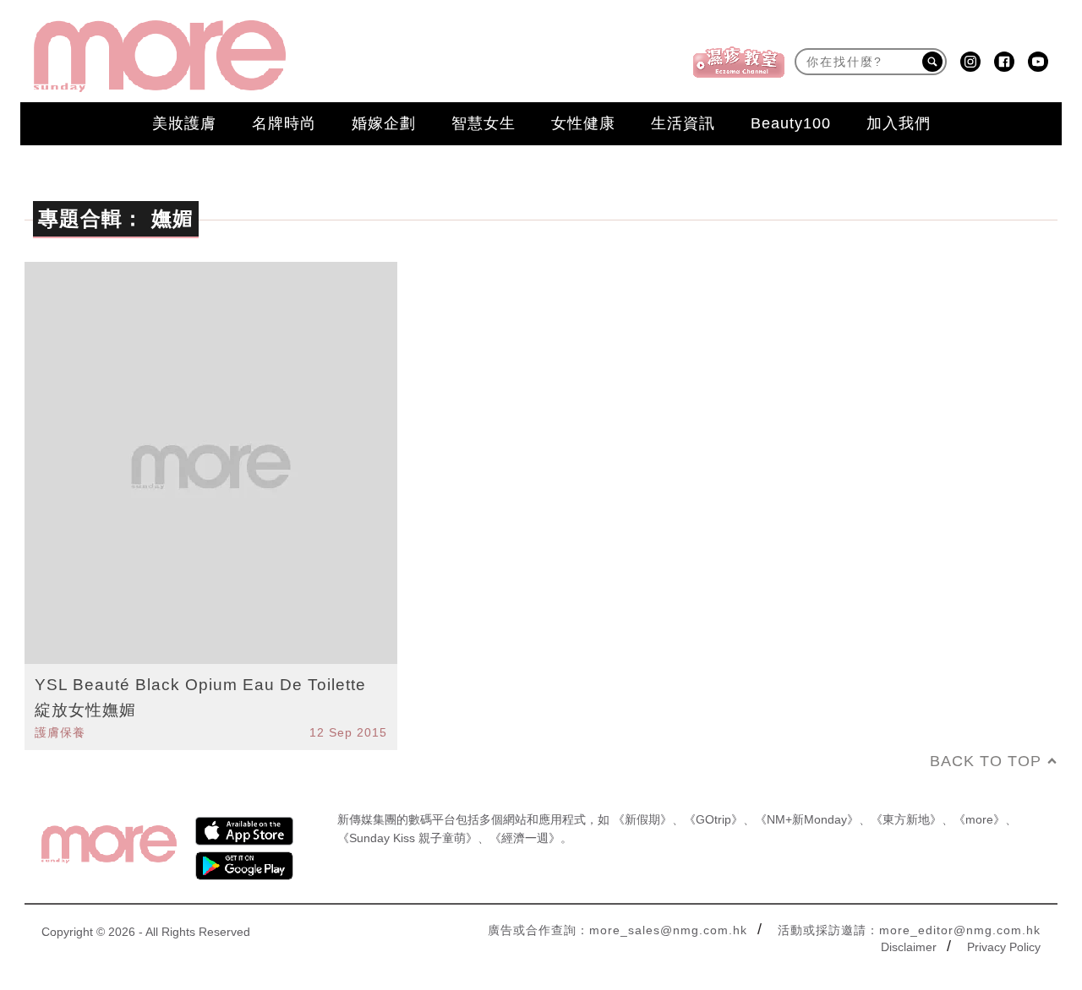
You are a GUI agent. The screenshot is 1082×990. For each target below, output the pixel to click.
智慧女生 (483, 123)
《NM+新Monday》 (807, 819)
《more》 (979, 819)
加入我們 (898, 123)
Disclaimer (909, 947)
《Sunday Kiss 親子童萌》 (407, 838)
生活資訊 (683, 123)
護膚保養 (60, 732)
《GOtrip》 (713, 819)
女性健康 (583, 123)
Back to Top (985, 761)
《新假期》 (642, 819)
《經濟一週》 (524, 838)
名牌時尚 (284, 123)
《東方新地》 (906, 819)
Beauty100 (791, 123)
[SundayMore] (160, 56)
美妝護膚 (184, 123)
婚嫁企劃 (384, 123)
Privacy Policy (1004, 947)
